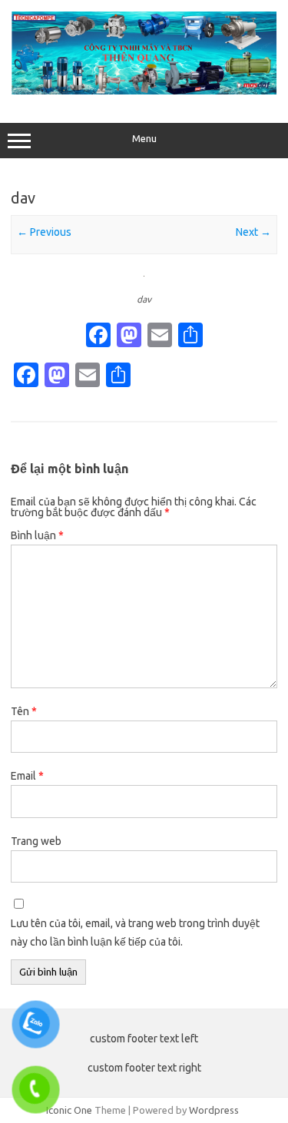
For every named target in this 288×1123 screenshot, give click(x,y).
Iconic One (69, 1110)
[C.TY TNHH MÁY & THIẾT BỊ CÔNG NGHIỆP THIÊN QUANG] (144, 90)
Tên (24, 711)
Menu (144, 138)
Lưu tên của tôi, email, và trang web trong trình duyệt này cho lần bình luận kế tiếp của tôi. (135, 932)
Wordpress (214, 1110)
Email (27, 776)
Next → (253, 232)
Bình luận (37, 535)
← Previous (44, 232)
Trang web (36, 841)
